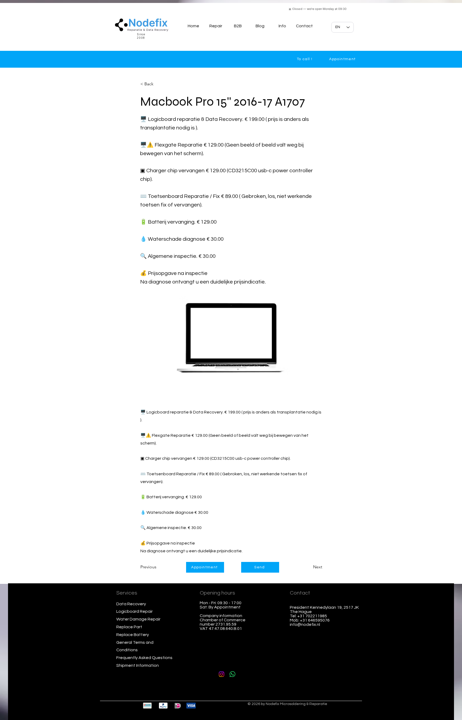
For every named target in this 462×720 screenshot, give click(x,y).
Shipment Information (137, 665)
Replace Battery (132, 635)
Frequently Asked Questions (144, 658)
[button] (282, 26)
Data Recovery (131, 604)
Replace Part (129, 627)
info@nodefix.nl (305, 624)
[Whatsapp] (232, 674)
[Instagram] (221, 674)
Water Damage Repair (138, 619)
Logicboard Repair (134, 611)
